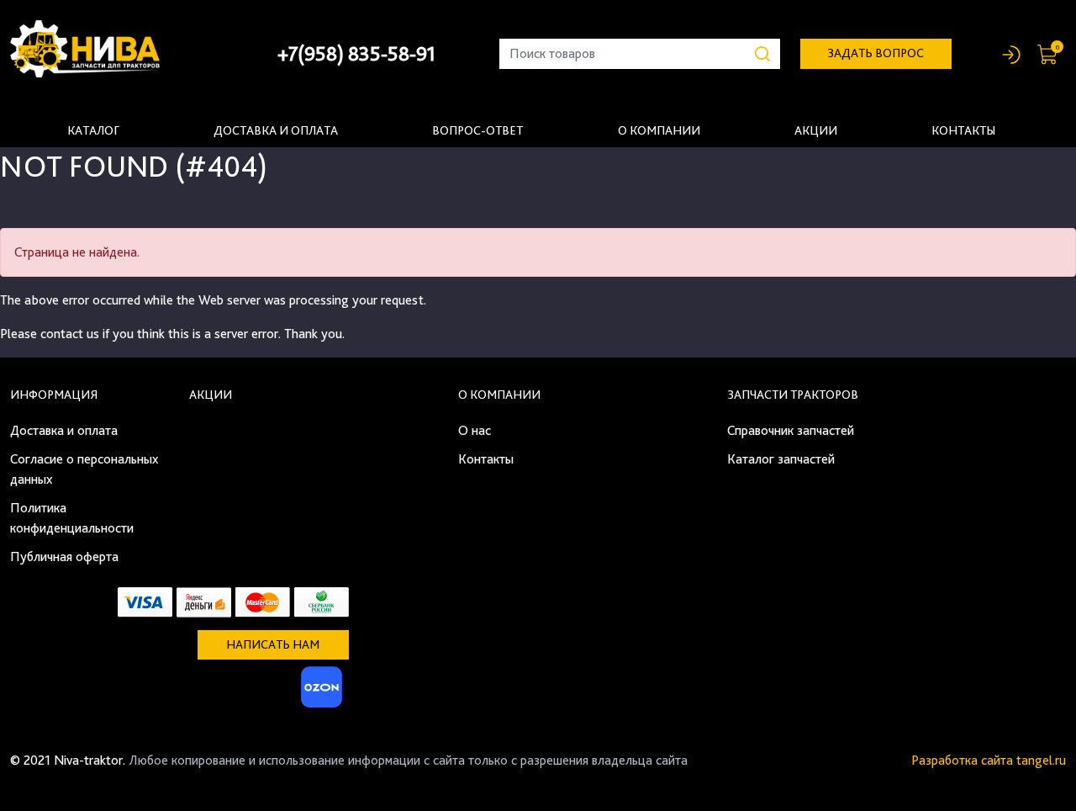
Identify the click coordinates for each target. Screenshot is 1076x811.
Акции (815, 130)
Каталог (93, 130)
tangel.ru (1041, 760)
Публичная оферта (64, 557)
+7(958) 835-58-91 (356, 53)
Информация (54, 394)
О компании (659, 130)
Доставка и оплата (276, 130)
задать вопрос (875, 53)
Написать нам (272, 644)
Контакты (963, 130)
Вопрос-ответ (477, 130)
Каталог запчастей (781, 459)
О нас (474, 430)
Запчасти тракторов (792, 394)
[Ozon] (319, 692)
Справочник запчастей (790, 430)
